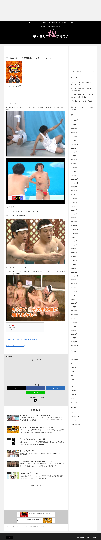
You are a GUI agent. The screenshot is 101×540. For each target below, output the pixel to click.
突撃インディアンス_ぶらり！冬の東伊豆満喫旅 (82, 108)
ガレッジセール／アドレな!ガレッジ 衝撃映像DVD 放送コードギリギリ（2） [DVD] (25, 324)
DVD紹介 (10, 356)
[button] (94, 71)
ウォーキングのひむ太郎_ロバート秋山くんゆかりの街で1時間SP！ (82, 96)
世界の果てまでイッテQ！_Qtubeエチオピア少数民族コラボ (83, 90)
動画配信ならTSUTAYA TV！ (15, 346)
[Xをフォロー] (35, 400)
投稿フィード (75, 416)
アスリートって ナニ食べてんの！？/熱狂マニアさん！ (82, 83)
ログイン (73, 412)
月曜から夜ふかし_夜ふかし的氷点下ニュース (82, 102)
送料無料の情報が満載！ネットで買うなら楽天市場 (21, 339)
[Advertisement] (44, 10)
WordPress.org (75, 424)
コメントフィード (76, 420)
